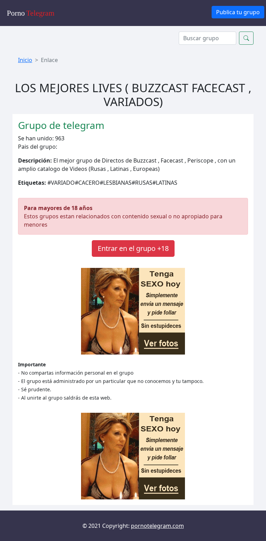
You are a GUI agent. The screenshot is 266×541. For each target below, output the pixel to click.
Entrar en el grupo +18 (133, 248)
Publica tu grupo (238, 12)
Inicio (25, 60)
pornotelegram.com (157, 526)
